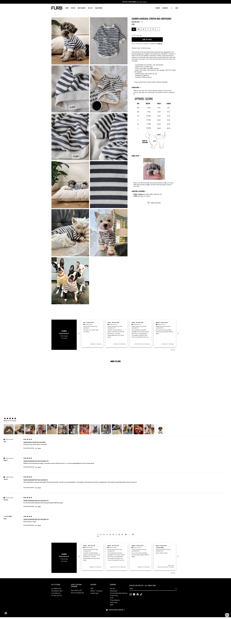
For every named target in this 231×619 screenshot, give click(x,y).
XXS (139, 29)
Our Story (112, 588)
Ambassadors (114, 591)
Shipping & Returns (138, 191)
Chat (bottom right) (56, 591)
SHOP (66, 8)
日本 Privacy (114, 602)
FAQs (92, 588)
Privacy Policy (114, 595)
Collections (98, 8)
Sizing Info (135, 87)
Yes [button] (36, 448)
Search (157, 8)
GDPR (111, 605)
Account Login (95, 593)
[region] (128, 333)
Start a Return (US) (76, 590)
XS (143, 29)
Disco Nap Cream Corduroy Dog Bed (155, 82)
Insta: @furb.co (55, 593)
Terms (112, 598)
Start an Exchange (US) (77, 593)
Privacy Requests (115, 600)
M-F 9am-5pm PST (56, 595)
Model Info (135, 156)
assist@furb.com (56, 588)
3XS (134, 29)
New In (73, 8)
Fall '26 (90, 8)
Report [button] (39, 448)
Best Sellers (81, 8)
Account (165, 8)
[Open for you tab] (6, 613)
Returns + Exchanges (96, 591)
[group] (13, 418)
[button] (154, 22)
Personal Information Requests (119, 593)
